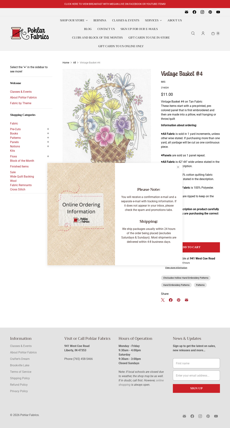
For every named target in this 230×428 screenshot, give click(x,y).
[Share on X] (164, 300)
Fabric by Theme (20, 103)
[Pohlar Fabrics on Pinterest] (210, 12)
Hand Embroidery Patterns (176, 285)
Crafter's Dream (20, 359)
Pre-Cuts (15, 129)
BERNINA (99, 20)
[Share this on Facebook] (171, 300)
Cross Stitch (17, 189)
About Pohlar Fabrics (23, 97)
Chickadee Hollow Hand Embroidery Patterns (185, 277)
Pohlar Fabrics (29, 415)
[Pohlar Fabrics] (29, 33)
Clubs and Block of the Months (97, 37)
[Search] (193, 33)
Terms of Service (20, 371)
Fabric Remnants (21, 185)
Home (66, 62)
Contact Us (106, 29)
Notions (15, 146)
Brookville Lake (19, 365)
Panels (14, 142)
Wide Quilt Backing (22, 176)
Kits (12, 150)
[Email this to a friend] (186, 300)
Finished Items (19, 166)
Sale (13, 172)
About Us (174, 20)
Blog (88, 29)
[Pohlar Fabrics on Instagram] (202, 12)
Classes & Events (125, 20)
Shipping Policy (20, 378)
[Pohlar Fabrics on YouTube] (218, 12)
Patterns (15, 137)
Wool (13, 181)
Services (151, 20)
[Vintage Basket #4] (107, 133)
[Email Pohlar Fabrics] (186, 12)
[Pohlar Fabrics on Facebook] (194, 12)
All (74, 62)
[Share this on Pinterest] (179, 300)
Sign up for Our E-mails (139, 29)
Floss (13, 156)
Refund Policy (19, 384)
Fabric (14, 123)
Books (14, 133)
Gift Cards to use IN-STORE (149, 37)
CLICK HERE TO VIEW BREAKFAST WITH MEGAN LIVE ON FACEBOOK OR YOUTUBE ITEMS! (115, 4)
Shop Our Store (72, 20)
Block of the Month (22, 160)
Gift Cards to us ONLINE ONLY (121, 46)
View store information (176, 268)
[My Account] (203, 33)
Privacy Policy (19, 391)
